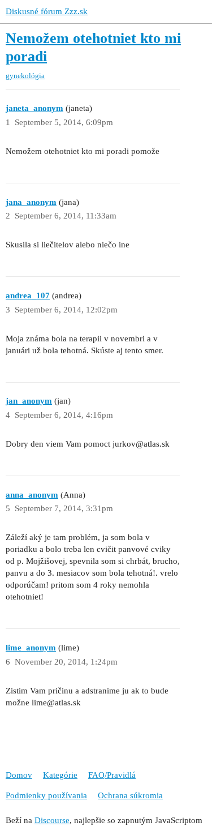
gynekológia (25, 75)
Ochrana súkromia (130, 795)
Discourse (52, 820)
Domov (19, 775)
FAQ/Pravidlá (112, 775)
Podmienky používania (46, 795)
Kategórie (60, 775)
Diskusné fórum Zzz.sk (47, 11)
